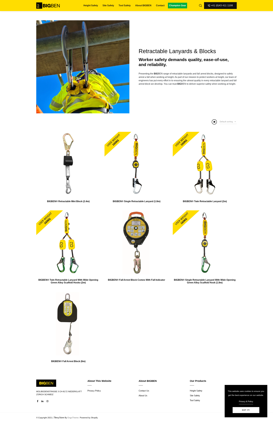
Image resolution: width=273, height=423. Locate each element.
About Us (143, 395)
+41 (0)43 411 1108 (222, 5)
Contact (160, 5)
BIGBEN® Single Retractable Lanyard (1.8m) (136, 201)
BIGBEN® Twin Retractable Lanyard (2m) (205, 201)
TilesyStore (59, 417)
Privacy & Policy (246, 401)
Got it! (246, 410)
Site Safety (108, 5)
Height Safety (90, 5)
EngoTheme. (73, 417)
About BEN (143, 5)
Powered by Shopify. (88, 417)
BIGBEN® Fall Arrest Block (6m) (68, 361)
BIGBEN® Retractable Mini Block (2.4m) (68, 201)
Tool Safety (125, 5)
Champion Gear (177, 5)
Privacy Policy (94, 390)
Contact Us (144, 390)
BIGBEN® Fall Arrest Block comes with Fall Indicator (136, 280)
